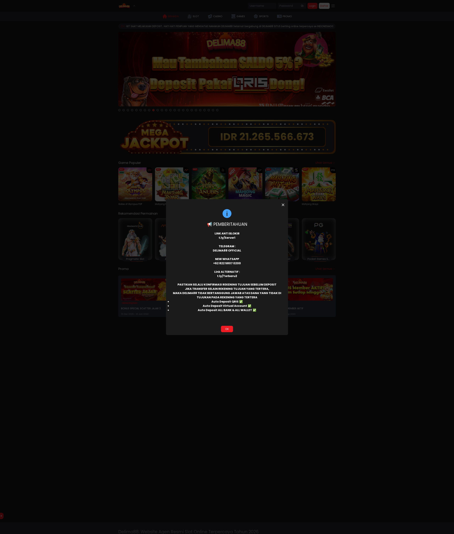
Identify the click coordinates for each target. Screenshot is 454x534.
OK (227, 329)
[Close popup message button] (283, 205)
